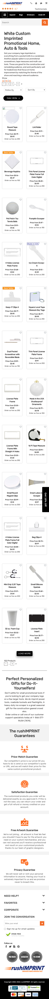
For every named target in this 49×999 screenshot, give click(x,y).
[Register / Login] (36, 3)
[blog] (14, 946)
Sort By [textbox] (31, 90)
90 (6, 81)
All (10, 81)
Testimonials (41, 9)
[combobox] (36, 90)
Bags (21, 15)
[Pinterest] (18, 946)
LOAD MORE (24, 653)
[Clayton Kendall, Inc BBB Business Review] (17, 991)
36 (3, 81)
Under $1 (41, 15)
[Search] (45, 22)
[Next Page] (21, 84)
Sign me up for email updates (21, 929)
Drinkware (30, 15)
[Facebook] (6, 946)
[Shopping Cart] (46, 3)
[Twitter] (10, 946)
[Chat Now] (41, 3)
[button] (45, 499)
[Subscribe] (42, 923)
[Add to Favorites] (21, 108)
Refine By (9, 90)
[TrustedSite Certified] (15, 934)
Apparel (12, 15)
